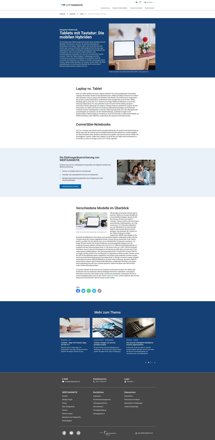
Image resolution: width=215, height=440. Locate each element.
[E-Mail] (94, 291)
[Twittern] (83, 291)
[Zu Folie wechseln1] (148, 362)
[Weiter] (154, 362)
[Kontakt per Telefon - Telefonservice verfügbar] (140, 2)
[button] (149, 2)
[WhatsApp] (89, 291)
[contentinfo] (144, 433)
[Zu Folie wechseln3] (151, 362)
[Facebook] (78, 291)
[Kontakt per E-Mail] (136, 2)
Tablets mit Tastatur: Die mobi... (97, 14)
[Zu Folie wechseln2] (150, 362)
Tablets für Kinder (112, 276)
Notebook (98, 108)
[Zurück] (145, 362)
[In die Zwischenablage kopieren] (100, 291)
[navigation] (107, 380)
